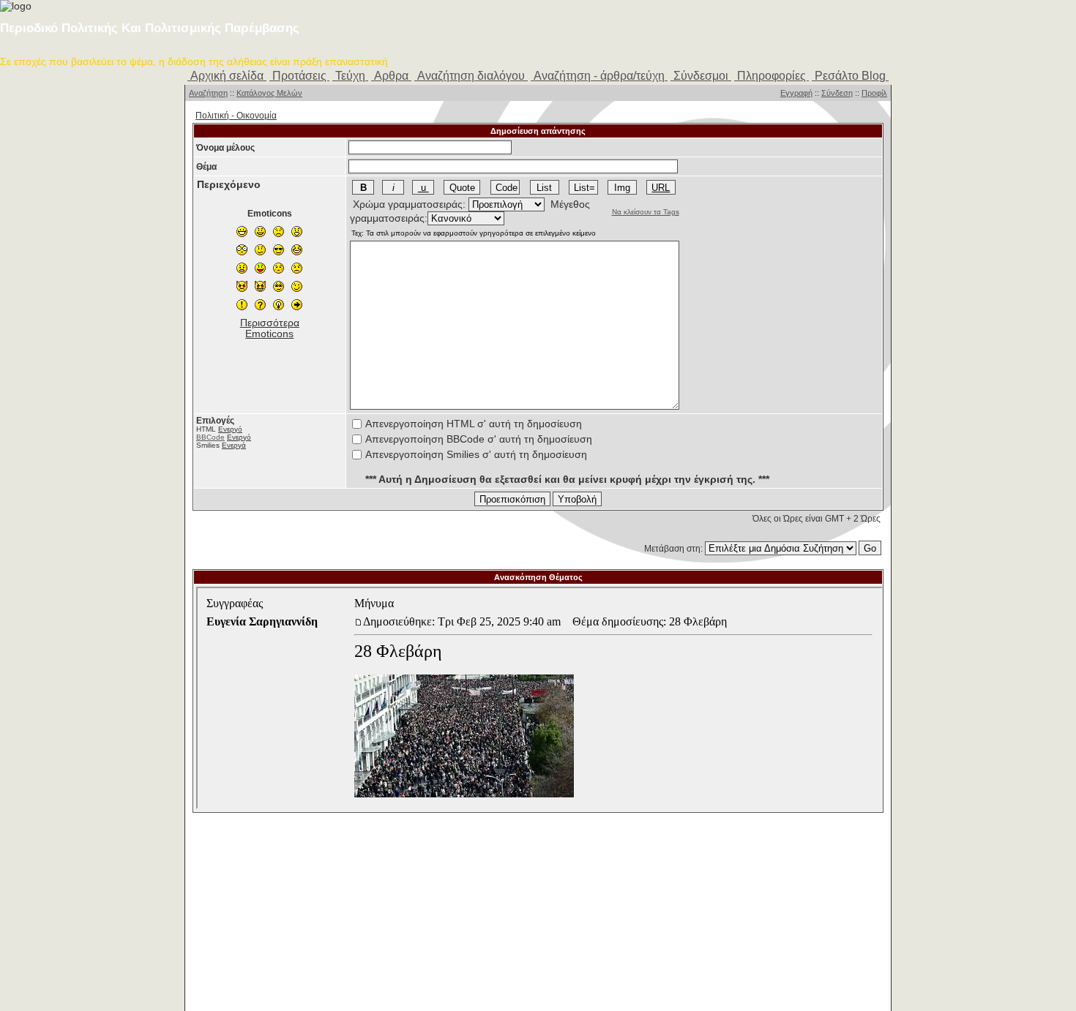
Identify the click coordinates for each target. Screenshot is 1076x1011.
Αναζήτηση (208, 93)
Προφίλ (874, 93)
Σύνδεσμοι (700, 75)
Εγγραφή (796, 93)
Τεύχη (350, 75)
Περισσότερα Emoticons (269, 328)
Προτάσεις (299, 75)
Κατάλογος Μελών (269, 93)
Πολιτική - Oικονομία (236, 115)
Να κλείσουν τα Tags (645, 212)
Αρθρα (391, 75)
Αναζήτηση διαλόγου (471, 75)
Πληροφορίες (771, 75)
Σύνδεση (837, 93)
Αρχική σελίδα (226, 75)
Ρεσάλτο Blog (850, 75)
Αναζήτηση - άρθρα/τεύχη (599, 75)
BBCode (210, 437)
